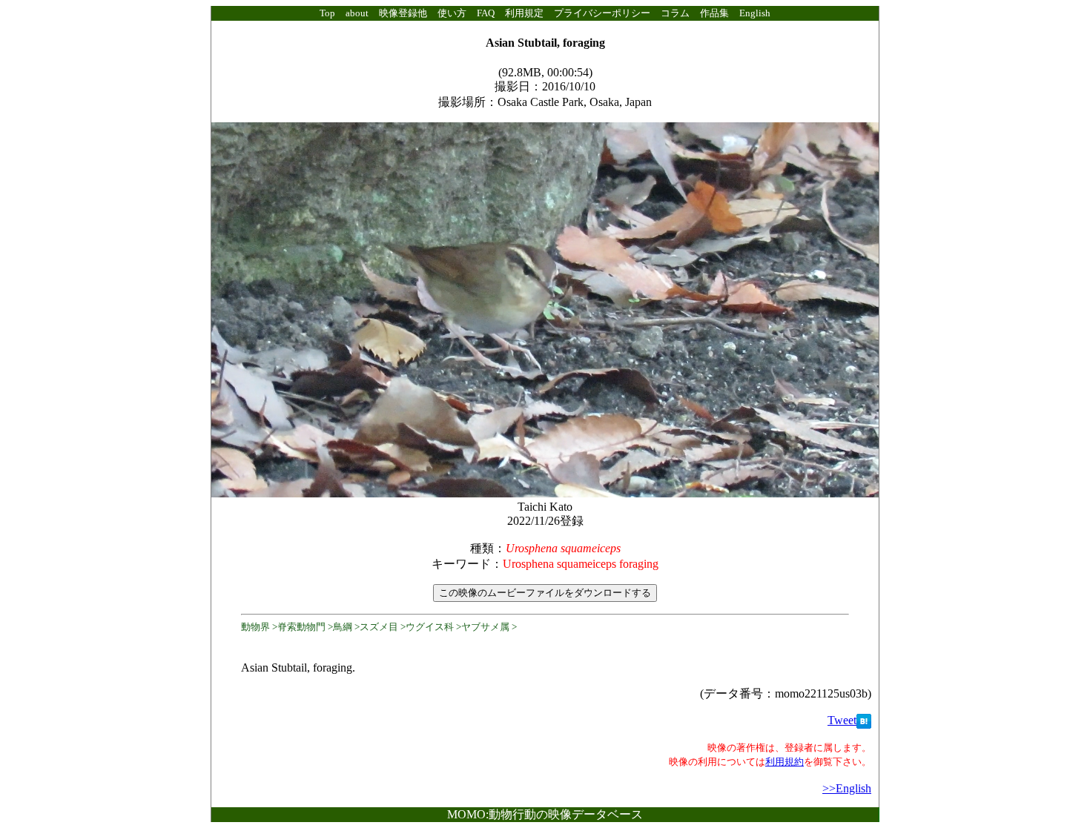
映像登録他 (403, 13)
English (754, 13)
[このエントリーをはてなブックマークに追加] (863, 720)
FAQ (486, 13)
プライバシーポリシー (602, 13)
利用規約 (784, 761)
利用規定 (524, 13)
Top (327, 13)
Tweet (842, 720)
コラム (675, 13)
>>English (846, 788)
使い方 (451, 13)
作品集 (714, 13)
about (357, 13)
